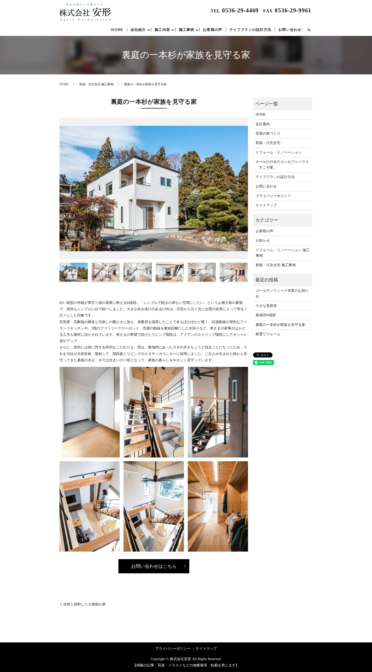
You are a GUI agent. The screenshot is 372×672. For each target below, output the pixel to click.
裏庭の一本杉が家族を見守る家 (280, 325)
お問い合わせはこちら (154, 566)
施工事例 (186, 30)
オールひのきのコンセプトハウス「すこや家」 (282, 164)
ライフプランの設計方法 (250, 30)
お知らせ (263, 240)
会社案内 (263, 124)
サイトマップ (266, 205)
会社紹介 (138, 30)
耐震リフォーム (268, 334)
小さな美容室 (266, 306)
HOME (117, 30)
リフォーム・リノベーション (279, 152)
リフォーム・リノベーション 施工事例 (283, 253)
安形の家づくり (268, 133)
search (309, 30)
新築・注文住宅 (268, 143)
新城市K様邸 (266, 315)
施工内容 (162, 30)
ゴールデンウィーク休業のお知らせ (282, 293)
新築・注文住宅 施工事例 (96, 84)
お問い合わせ (289, 30)
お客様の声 (212, 30)
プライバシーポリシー (273, 196)
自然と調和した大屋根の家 (84, 604)
